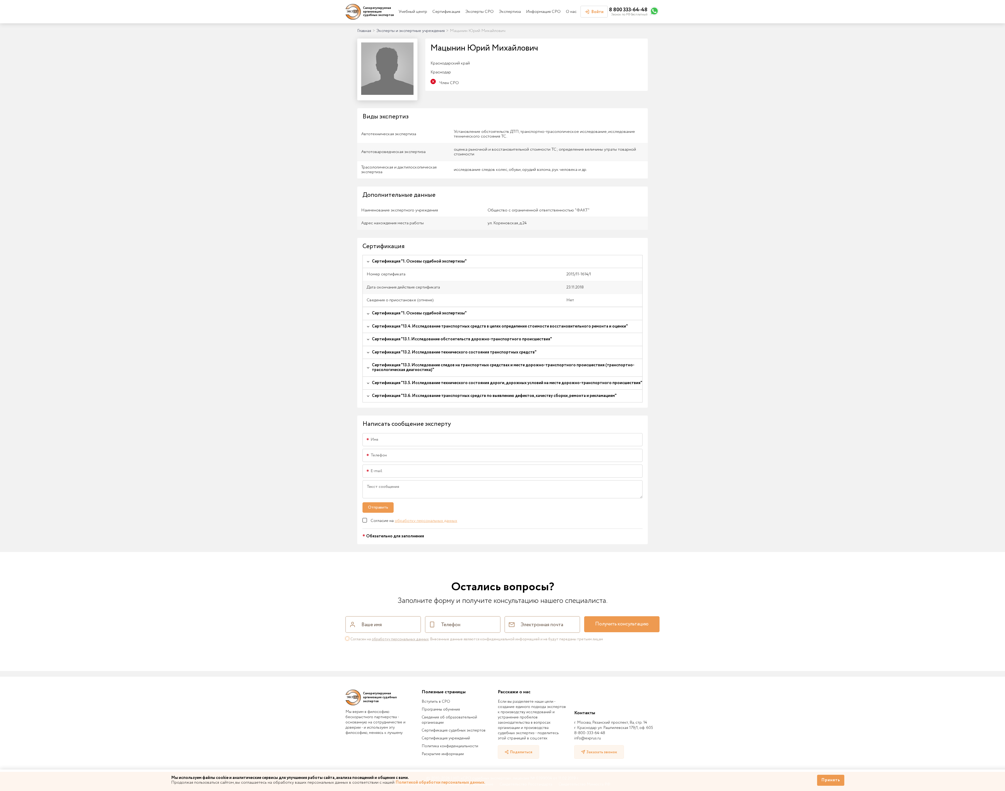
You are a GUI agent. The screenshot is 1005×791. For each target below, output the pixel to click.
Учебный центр (413, 12)
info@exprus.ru (587, 738)
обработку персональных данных (426, 521)
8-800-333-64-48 (589, 733)
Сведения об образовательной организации (449, 719)
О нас (571, 12)
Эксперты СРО (479, 12)
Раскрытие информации (443, 754)
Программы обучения (441, 709)
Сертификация (446, 12)
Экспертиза (510, 12)
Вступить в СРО (436, 702)
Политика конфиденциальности (450, 746)
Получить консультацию (622, 624)
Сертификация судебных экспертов (453, 730)
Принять (830, 780)
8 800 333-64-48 (628, 10)
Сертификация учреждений (446, 738)
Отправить (378, 507)
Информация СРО (543, 12)
